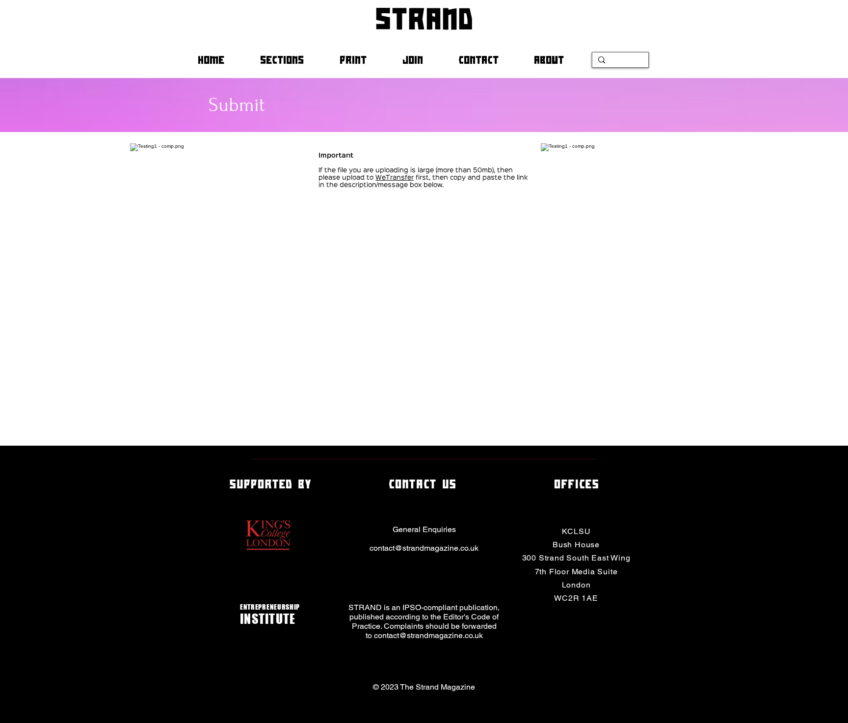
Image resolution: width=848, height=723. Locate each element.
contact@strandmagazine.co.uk (424, 548)
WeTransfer (394, 178)
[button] (292, 60)
